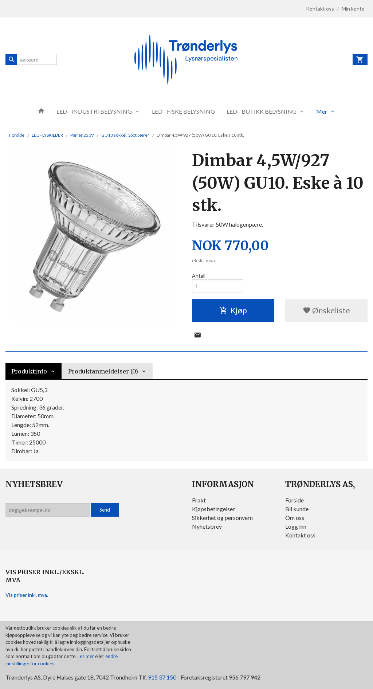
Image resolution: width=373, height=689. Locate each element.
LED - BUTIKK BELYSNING (262, 111)
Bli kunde (297, 508)
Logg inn (295, 526)
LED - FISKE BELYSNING (183, 111)
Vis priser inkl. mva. (26, 595)
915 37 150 (162, 677)
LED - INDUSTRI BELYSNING (94, 111)
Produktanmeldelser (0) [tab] (103, 371)
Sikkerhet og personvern (222, 517)
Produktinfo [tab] (29, 371)
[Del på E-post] (197, 334)
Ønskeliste (330, 310)
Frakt (199, 500)
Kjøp (238, 310)
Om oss (294, 517)
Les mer (86, 656)
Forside (16, 135)
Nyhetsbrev (207, 526)
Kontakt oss (300, 535)
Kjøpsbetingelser (213, 508)
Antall (198, 276)
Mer (321, 111)
